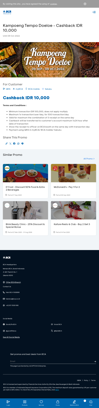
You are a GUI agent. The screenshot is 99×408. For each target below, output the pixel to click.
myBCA (19, 89)
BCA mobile (34, 89)
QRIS (8, 89)
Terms (93, 380)
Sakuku (48, 89)
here (57, 390)
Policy (86, 380)
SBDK (79, 380)
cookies (53, 4)
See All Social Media (11, 337)
